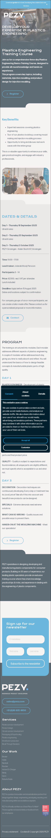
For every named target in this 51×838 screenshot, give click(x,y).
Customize (25, 447)
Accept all (25, 440)
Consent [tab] (9, 394)
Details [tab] (41, 394)
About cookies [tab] (25, 394)
